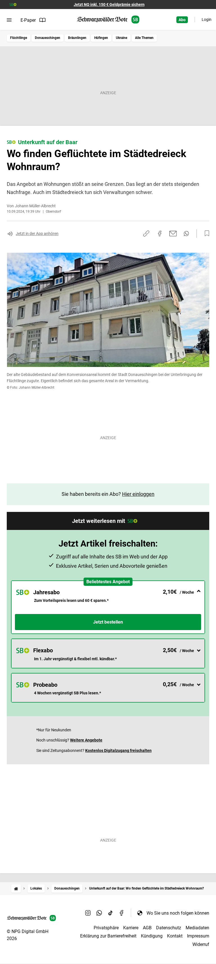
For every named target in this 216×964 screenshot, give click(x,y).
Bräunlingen (77, 38)
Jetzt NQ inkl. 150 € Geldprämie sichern (109, 4)
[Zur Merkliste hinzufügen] (205, 233)
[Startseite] (16, 888)
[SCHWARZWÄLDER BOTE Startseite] (108, 20)
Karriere (130, 927)
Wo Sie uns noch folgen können (178, 913)
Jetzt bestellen (108, 622)
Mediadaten (197, 927)
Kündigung (152, 936)
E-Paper (28, 20)
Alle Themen (144, 38)
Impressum (198, 936)
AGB (147, 927)
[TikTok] (110, 912)
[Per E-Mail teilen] (173, 233)
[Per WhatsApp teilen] (186, 233)
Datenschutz (168, 927)
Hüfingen (101, 38)
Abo (182, 19)
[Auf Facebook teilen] (159, 233)
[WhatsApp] (99, 912)
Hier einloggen (138, 494)
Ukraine (121, 38)
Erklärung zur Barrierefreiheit (108, 936)
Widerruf (200, 944)
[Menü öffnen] (9, 20)
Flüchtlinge (18, 38)
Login (207, 19)
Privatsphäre (106, 927)
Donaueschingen (47, 38)
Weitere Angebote (86, 740)
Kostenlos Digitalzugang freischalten (118, 750)
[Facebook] (121, 912)
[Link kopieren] (146, 233)
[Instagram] (88, 912)
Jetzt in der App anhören (37, 233)
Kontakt (175, 936)
